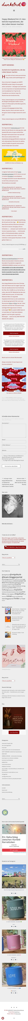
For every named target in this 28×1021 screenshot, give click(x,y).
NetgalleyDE (19, 594)
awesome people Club (19, 581)
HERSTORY (4, 754)
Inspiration (18, 590)
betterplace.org (15, 128)
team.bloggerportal (7, 599)
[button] (3, 1018)
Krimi (23, 592)
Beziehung (12, 583)
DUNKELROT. (10, 1010)
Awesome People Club (7, 743)
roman (9, 596)
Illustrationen (11, 590)
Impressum (4, 790)
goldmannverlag (5, 587)
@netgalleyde (15, 574)
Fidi (10, 26)
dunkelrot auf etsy (13, 399)
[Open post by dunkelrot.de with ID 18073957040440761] (14, 876)
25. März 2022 (4, 26)
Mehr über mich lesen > (7, 523)
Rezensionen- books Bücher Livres (10, 772)
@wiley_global (14, 579)
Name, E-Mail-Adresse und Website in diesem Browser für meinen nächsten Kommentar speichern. (12, 457)
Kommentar (5, 423)
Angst (12, 581)
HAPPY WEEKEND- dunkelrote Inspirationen (14, 397)
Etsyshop (10, 176)
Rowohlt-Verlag (15, 596)
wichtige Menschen (6, 776)
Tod (20, 598)
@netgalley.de (6, 574)
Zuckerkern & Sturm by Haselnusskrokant (11, 778)
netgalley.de (12, 594)
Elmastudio (18, 1013)
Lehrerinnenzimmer (6, 764)
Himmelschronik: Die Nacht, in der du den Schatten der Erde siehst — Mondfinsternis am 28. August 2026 (13, 692)
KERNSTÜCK (4, 762)
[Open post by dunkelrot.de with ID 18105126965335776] (14, 908)
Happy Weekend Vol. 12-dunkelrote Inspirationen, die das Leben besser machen (7, 482)
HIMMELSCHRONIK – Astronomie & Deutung (12, 756)
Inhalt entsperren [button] (14, 333)
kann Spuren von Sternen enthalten (10, 758)
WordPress (17, 1012)
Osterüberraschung (14, 400)
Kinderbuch (14, 592)
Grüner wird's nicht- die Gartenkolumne (11, 749)
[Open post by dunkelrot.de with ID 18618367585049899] (14, 975)
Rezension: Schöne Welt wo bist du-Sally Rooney (20, 481)
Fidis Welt (4, 747)
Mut (8, 594)
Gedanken (5, 586)
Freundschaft (17, 584)
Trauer (23, 599)
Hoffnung (5, 590)
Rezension (4, 596)
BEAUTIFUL (5, 583)
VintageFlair (4, 774)
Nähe (25, 594)
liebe (3, 594)
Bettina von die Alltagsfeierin (10, 258)
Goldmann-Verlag (20, 586)
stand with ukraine (22, 400)
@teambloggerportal (6, 579)
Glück (14, 586)
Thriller (16, 598)
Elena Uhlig (19, 399)
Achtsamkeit (20, 579)
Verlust (3, 600)
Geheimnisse (10, 586)
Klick (10, 303)
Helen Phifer (12, 588)
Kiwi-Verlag (19, 592)
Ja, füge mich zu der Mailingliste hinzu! (13, 460)
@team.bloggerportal (12, 577)
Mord (6, 594)
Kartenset (4, 592)
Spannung (20, 596)
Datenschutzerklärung (7, 792)
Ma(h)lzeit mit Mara (6, 766)
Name (4, 439)
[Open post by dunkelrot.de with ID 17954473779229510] (14, 941)
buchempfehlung (5, 584)
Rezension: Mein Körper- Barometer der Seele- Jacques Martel (17, 618)
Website (4, 450)
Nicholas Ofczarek (7, 400)
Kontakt (4, 788)
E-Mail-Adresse (6, 445)
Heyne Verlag (18, 587)
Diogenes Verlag (11, 584)
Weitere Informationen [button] (14, 336)
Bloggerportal (20, 583)
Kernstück (9, 592)
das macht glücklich (6, 745)
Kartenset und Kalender (7, 760)
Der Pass (8, 399)
